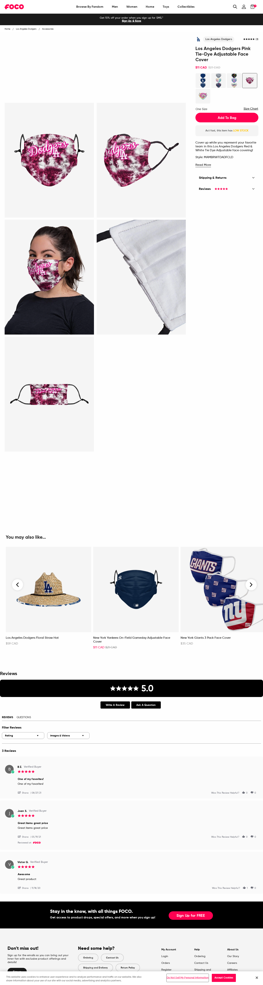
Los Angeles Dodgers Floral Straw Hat (32, 637)
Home (150, 6)
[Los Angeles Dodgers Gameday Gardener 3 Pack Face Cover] (202, 80)
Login (164, 956)
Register (166, 969)
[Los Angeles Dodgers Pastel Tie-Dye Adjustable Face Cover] (202, 96)
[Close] (257, 977)
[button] (25, 792)
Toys (166, 6)
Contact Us (112, 957)
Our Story (233, 956)
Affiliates (232, 969)
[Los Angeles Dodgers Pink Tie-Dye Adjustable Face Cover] (249, 80)
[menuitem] (90, 7)
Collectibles (186, 6)
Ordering (88, 957)
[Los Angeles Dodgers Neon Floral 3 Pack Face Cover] (234, 80)
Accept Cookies (223, 978)
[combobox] (23, 735)
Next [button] (251, 584)
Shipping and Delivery (95, 967)
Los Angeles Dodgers (218, 39)
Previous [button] (17, 584)
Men (115, 6)
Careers (232, 963)
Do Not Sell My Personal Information (188, 978)
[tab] (115, 705)
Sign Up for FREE (191, 915)
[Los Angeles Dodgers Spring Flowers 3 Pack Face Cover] (218, 80)
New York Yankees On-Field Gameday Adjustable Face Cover (131, 639)
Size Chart (251, 108)
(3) (257, 39)
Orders (165, 963)
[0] (251, 7)
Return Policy (128, 967)
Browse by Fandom (89, 6)
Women (131, 6)
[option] (131, 19)
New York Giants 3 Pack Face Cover (206, 637)
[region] (131, 978)
